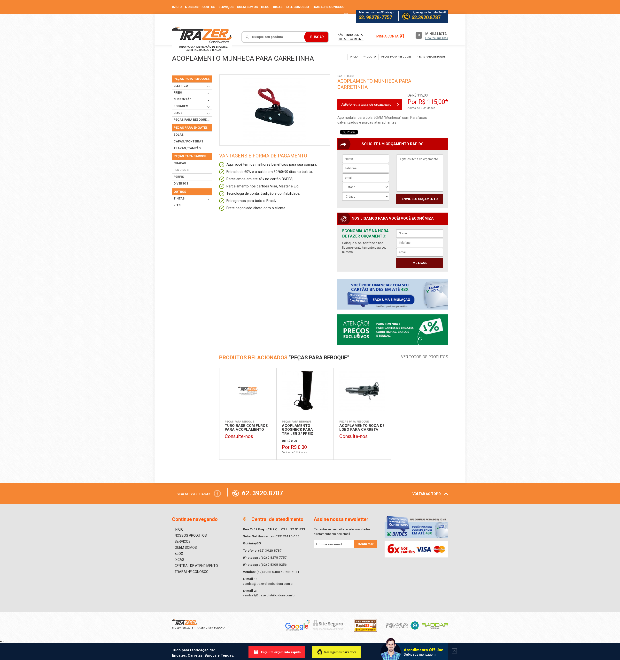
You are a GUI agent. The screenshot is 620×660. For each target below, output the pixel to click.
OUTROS (180, 191)
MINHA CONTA (387, 36)
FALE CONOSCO (297, 7)
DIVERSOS (181, 183)
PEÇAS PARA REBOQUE (431, 56)
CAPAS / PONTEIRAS (188, 141)
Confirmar (366, 544)
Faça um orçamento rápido (281, 651)
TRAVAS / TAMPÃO (187, 148)
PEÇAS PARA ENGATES (191, 127)
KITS (177, 205)
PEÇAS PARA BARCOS (190, 156)
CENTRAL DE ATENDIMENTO (196, 566)
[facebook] (346, 16)
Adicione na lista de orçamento (366, 104)
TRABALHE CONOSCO (328, 7)
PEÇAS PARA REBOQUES (396, 56)
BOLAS (179, 134)
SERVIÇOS (225, 7)
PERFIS (179, 176)
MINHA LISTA (433, 36)
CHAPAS (180, 163)
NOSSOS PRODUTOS (200, 7)
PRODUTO (369, 56)
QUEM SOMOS (247, 7)
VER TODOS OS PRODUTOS (424, 357)
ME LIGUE (420, 263)
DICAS (277, 7)
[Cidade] (365, 196)
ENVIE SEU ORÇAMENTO (420, 199)
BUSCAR (317, 37)
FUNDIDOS (181, 170)
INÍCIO (177, 7)
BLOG (265, 7)
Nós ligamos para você (340, 651)
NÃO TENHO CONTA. (351, 37)
